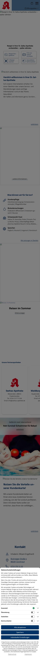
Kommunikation (6, 621)
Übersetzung (5, 612)
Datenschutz (12, 654)
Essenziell (4, 608)
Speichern (20, 632)
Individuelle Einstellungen (20, 637)
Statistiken (4, 616)
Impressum (28, 654)
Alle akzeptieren (20, 627)
